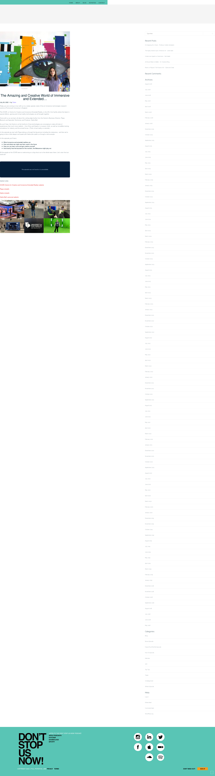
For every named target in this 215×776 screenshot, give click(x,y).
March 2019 (148, 569)
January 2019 (148, 580)
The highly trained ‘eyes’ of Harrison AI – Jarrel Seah (159, 50)
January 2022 (148, 377)
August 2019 (148, 540)
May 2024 (147, 225)
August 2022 (148, 337)
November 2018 (149, 591)
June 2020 (148, 484)
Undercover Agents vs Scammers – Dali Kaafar (157, 56)
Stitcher (52, 738)
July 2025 (147, 151)
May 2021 (147, 422)
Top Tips (147, 669)
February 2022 (149, 371)
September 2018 (149, 603)
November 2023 (149, 253)
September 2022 (149, 332)
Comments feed (149, 708)
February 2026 (149, 118)
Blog (84, 3)
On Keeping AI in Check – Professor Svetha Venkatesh (159, 45)
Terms (56, 769)
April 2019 (147, 563)
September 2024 (149, 202)
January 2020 (148, 512)
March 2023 (148, 298)
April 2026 (148, 106)
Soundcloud (54, 740)
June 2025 (148, 157)
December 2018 (149, 586)
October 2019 (149, 529)
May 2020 (147, 490)
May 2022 (147, 354)
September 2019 (149, 535)
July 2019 (147, 546)
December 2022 (149, 315)
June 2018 (148, 619)
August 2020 (148, 473)
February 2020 (149, 507)
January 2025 (148, 185)
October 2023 (149, 259)
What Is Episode (149, 686)
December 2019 (149, 518)
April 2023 (148, 292)
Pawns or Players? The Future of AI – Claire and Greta (159, 67)
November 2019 (149, 524)
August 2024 (148, 208)
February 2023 (149, 304)
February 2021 (149, 439)
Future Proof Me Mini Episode (153, 647)
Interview (25, 88)
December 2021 (149, 383)
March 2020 (148, 501)
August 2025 (148, 146)
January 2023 (148, 309)
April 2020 (148, 495)
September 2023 (149, 264)
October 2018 (149, 597)
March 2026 (148, 112)
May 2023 (147, 287)
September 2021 (149, 399)
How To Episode (149, 652)
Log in (146, 697)
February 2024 (149, 242)
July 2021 (147, 411)
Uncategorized (149, 681)
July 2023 (147, 275)
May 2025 (147, 163)
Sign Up (202, 769)
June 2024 (148, 219)
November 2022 (149, 321)
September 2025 (149, 140)
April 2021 (147, 428)
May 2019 (147, 557)
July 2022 (147, 343)
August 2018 (148, 608)
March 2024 (148, 236)
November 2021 (149, 388)
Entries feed (148, 702)
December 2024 (149, 191)
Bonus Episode (149, 641)
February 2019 (149, 574)
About (78, 3)
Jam (146, 664)
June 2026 (148, 95)
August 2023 (148, 270)
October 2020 (149, 462)
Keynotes (92, 3)
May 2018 (147, 625)
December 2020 (149, 450)
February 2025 (149, 180)
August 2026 (148, 84)
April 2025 (148, 168)
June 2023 (148, 281)
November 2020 (149, 456)
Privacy (50, 769)
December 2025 (149, 129)
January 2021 (148, 445)
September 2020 (149, 467)
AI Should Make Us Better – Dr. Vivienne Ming (157, 62)
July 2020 (147, 478)
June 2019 (148, 552)
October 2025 (149, 134)
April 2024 (148, 230)
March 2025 (148, 174)
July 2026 (147, 89)
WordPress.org (149, 713)
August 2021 (148, 405)
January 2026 (148, 123)
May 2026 (147, 101)
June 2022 (148, 349)
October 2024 (149, 196)
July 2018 (147, 614)
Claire (14, 102)
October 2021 (149, 394)
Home (71, 3)
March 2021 (148, 433)
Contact (102, 3)
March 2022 (148, 366)
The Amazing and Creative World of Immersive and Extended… (35, 97)
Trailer (146, 675)
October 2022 (149, 326)
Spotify (52, 742)
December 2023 (149, 247)
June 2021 (148, 416)
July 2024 (147, 213)
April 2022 (148, 360)
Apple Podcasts (55, 735)
